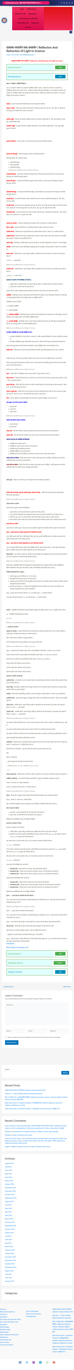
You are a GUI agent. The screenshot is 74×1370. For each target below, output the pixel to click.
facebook (10, 943)
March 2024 (9, 1246)
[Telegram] (40, 1362)
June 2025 (8, 1208)
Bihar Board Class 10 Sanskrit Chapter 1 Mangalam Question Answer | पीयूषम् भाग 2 (32, 1109)
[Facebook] (61, 3)
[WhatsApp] (47, 1362)
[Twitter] (64, 3)
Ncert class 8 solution (33, 1314)
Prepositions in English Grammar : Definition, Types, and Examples (36, 1131)
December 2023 (10, 1257)
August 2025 (9, 1201)
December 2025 (10, 1188)
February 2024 (10, 1250)
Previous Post (7, 986)
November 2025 (10, 1191)
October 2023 (9, 1264)
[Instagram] (72, 3)
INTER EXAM (31, 9)
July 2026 (8, 1167)
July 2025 (8, 1205)
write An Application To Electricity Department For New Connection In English (38, 1128)
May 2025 (8, 1212)
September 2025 (10, 1198)
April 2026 (8, 1177)
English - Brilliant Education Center (16, 1147)
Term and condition (6, 1345)
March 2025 (9, 1219)
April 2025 (8, 1215)
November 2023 (10, 1260)
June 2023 (8, 1278)
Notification (4, 1337)
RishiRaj (7, 1135)
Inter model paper (32, 1311)
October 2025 (9, 1194)
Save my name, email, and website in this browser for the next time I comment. (34, 1037)
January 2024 (9, 1253)
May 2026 (8, 1174)
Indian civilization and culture (22, 1135)
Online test (35, 23)
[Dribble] (69, 3)
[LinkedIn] (66, 3)
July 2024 (8, 1236)
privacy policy (4, 1342)
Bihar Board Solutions (7, 1312)
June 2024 (8, 1239)
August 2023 (9, 1271)
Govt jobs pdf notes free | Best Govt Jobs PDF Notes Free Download (10, 1321)
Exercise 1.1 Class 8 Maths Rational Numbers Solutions (24, 1094)
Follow (59, 963)
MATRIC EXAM (20, 14)
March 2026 (9, 1181)
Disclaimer (3, 1317)
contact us (3, 1314)
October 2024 (9, 1229)
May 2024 (8, 1243)
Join (60, 67)
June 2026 (8, 1170)
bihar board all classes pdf (17, 947)
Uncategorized (31, 1316)
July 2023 (8, 1274)
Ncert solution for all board (28, 18)
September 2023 (10, 1267)
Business (8, 1131)
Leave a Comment (12, 55)
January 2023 (9, 1281)
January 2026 (9, 1184)
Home (22, 9)
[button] (70, 32)
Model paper (32, 14)
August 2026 (9, 1163)
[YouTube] (54, 1362)
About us (28, 27)
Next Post (67, 986)
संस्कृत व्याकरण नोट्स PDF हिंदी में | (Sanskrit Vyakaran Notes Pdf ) (25, 1090)
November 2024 (10, 1226)
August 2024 (9, 1233)
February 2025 (10, 1222)
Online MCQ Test (23, 23)
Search (7, 1069)
